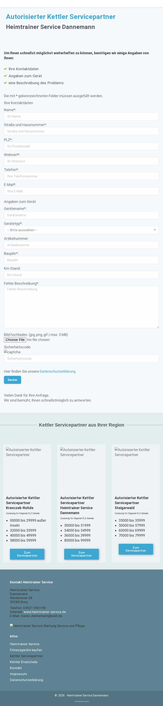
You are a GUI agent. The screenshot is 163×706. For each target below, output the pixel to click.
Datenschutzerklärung (57, 371)
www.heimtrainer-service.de (45, 612)
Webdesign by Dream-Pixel (82, 701)
